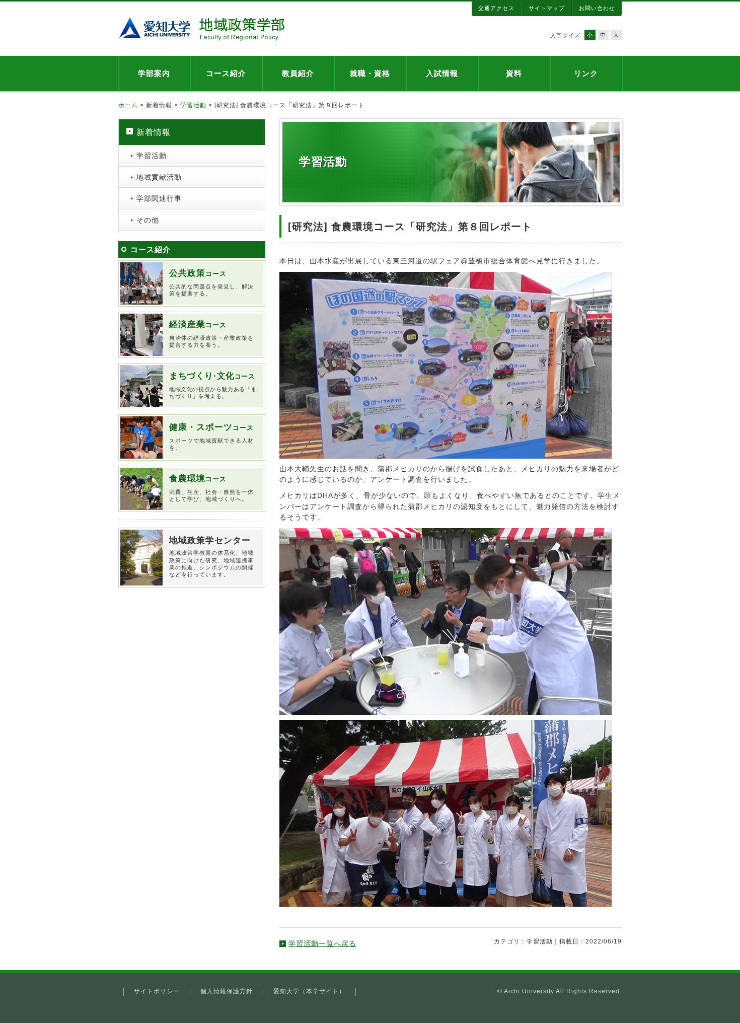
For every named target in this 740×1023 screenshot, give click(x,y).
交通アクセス (496, 8)
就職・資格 (370, 73)
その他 (147, 220)
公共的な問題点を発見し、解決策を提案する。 (211, 282)
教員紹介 (298, 73)
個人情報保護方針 (226, 991)
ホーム (128, 105)
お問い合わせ (597, 8)
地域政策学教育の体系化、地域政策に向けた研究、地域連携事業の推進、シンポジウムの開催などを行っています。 (211, 556)
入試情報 (442, 73)
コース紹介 (226, 73)
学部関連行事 (159, 198)
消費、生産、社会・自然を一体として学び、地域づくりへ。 (211, 488)
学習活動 (193, 105)
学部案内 (154, 73)
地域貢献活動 (159, 177)
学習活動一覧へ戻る (322, 943)
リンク (586, 73)
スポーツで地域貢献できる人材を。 (211, 436)
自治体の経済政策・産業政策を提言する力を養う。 (211, 334)
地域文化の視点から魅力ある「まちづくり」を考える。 (213, 385)
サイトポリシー (157, 991)
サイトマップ (547, 8)
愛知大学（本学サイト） (309, 991)
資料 (514, 73)
